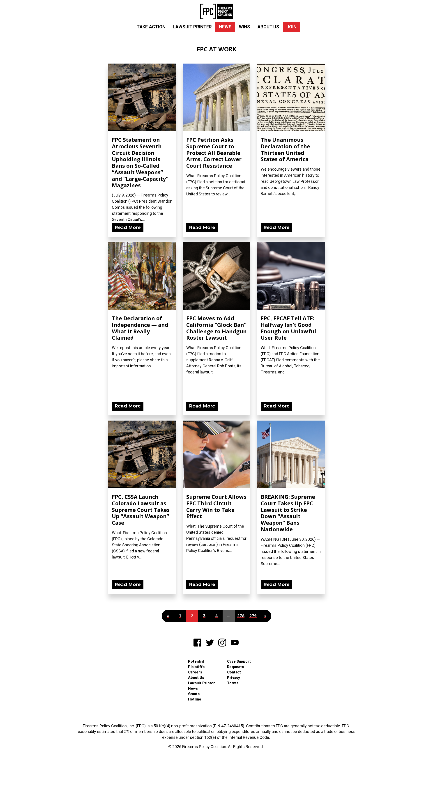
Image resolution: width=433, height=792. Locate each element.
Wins (244, 27)
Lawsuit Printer (192, 27)
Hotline (194, 699)
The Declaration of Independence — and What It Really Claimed (140, 327)
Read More (128, 227)
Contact (234, 672)
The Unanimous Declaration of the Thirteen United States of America (285, 149)
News (225, 27)
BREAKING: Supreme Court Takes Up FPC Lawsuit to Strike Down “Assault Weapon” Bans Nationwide (288, 513)
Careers (195, 672)
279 (253, 616)
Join (291, 27)
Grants (194, 694)
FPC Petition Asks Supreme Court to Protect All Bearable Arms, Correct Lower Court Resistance (214, 152)
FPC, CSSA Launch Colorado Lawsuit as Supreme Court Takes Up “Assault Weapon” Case (141, 509)
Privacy (233, 677)
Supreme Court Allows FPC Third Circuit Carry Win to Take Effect (216, 506)
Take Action (151, 27)
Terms (232, 683)
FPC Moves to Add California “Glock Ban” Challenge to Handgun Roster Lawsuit (216, 327)
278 (240, 616)
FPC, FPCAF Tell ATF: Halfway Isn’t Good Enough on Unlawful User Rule (288, 327)
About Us (268, 27)
